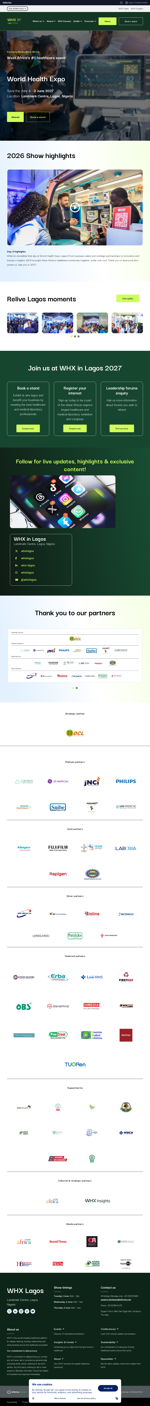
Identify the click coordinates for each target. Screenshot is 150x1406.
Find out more (122, 428)
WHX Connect (64, 21)
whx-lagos (28, 565)
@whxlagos (28, 579)
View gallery (127, 298)
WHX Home (124, 8)
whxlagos (27, 550)
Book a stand (131, 21)
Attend (107, 21)
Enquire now (28, 428)
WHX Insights (137, 8)
